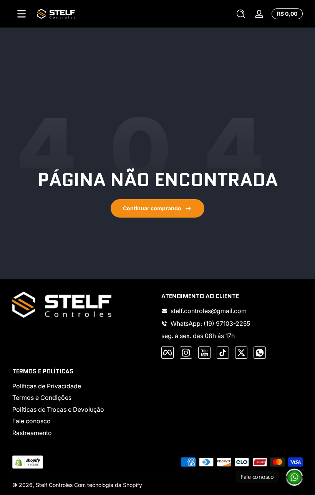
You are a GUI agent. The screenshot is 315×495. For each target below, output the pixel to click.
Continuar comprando (152, 208)
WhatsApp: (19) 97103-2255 (210, 323)
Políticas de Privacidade (46, 386)
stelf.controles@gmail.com (209, 311)
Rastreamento (32, 433)
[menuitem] (83, 386)
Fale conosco (31, 421)
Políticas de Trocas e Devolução (58, 409)
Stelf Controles (54, 485)
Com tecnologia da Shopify (108, 485)
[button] (241, 14)
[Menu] (21, 14)
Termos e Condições (41, 397)
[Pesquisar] (240, 13)
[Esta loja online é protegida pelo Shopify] (27, 462)
